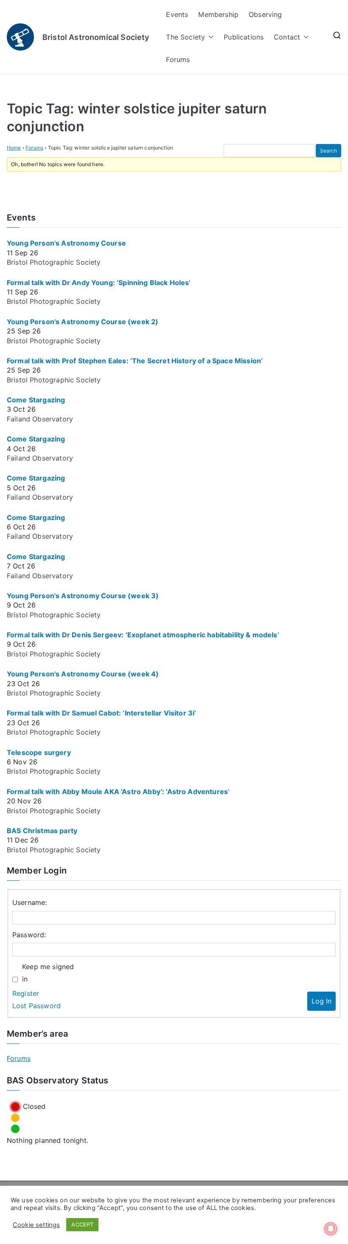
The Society (185, 37)
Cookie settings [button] (36, 1225)
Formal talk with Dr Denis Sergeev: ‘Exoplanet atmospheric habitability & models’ (143, 634)
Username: (29, 902)
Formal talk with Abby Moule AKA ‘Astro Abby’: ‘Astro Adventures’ (118, 791)
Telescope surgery (39, 752)
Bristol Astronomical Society (95, 37)
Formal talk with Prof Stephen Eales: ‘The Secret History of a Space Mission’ (135, 360)
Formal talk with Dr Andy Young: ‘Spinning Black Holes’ (99, 282)
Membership (218, 14)
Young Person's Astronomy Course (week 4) (83, 674)
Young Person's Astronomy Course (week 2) (82, 321)
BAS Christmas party (42, 830)
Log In (321, 1001)
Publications (244, 37)
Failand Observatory (40, 419)
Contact (287, 37)
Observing (265, 14)
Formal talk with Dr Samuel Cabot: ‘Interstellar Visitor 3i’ (101, 713)
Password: (29, 934)
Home (14, 147)
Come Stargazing (36, 400)
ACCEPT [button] (82, 1224)
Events (177, 14)
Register (25, 993)
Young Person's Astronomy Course (66, 243)
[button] (209, 37)
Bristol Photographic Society (54, 262)
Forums (178, 59)
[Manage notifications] (330, 1229)
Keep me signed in (48, 972)
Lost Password (36, 1005)
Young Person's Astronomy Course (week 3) (83, 595)
